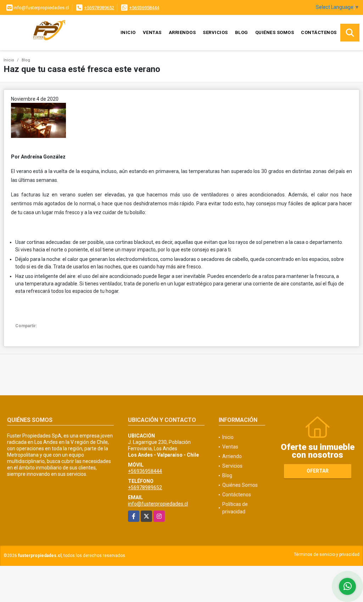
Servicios (215, 32)
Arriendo (232, 456)
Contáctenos (319, 32)
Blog (241, 32)
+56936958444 (144, 7)
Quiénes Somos (274, 32)
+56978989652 (99, 7)
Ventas (152, 32)
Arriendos (182, 32)
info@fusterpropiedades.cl (158, 504)
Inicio (128, 32)
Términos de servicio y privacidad (326, 554)
